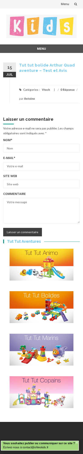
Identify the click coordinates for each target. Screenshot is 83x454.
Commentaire (14, 194)
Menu (65, 4)
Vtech (46, 89)
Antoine (29, 98)
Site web (10, 176)
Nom (7, 140)
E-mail (9, 158)
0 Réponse (67, 89)
